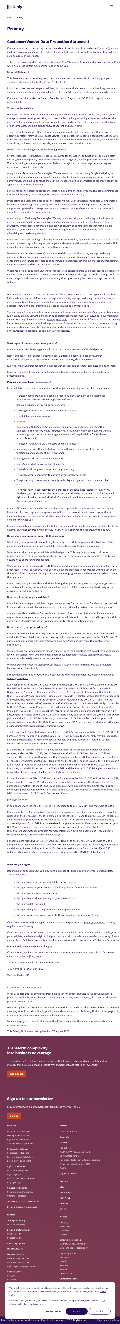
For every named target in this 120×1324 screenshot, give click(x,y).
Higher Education (68, 1173)
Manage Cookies (53, 1311)
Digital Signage (14, 1174)
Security (64, 1261)
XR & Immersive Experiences (20, 1143)
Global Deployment (16, 1243)
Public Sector (66, 1148)
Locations (64, 1230)
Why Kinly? (65, 1226)
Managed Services (15, 1254)
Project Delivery (14, 1238)
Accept (76, 1311)
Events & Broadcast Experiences (22, 1207)
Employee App (14, 1182)
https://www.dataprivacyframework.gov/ (42, 726)
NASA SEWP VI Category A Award (75, 1152)
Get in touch (17, 1074)
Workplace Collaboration (18, 1131)
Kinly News (65, 1198)
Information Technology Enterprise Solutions (80, 1160)
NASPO (63, 1168)
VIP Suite (11, 1275)
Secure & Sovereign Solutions (20, 1157)
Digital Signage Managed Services (22, 1266)
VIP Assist (11, 1279)
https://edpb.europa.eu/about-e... (34, 940)
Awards (63, 1269)
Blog (62, 1187)
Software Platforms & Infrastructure (23, 1201)
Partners (64, 1265)
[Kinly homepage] (14, 7)
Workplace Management (18, 1170)
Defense (63, 1142)
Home (9, 17)
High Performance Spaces (18, 1139)
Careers (63, 1234)
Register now (79, 1320)
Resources (64, 1203)
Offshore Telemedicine (17, 1196)
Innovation (65, 1257)
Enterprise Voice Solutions (19, 1161)
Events (63, 1208)
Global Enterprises (68, 1131)
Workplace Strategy (16, 1224)
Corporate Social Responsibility (74, 1248)
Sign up (14, 1116)
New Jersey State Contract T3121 (75, 1164)
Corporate (64, 1137)
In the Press (65, 1192)
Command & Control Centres (20, 1192)
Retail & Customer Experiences (21, 1178)
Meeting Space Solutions (18, 1135)
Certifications (66, 1273)
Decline (99, 1311)
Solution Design (14, 1233)
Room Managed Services (18, 1258)
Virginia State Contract (70, 1156)
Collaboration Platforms (18, 1153)
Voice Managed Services (18, 1262)
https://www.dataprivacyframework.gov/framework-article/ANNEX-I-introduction (61, 852)
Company (64, 1222)
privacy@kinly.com (56, 319)
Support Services (15, 1248)
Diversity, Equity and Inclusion (74, 1243)
